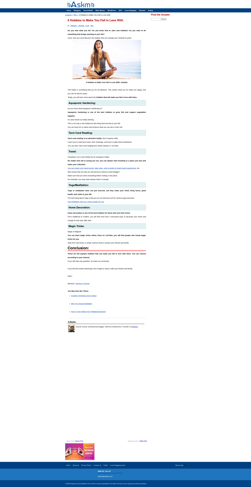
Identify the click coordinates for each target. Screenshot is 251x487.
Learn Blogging (130, 10)
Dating (150, 10)
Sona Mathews (82, 483)
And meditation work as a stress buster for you (86, 202)
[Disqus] (107, 359)
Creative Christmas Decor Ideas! (84, 296)
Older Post (143, 441)
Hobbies (73, 26)
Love (87, 26)
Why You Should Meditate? (81, 304)
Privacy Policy (86, 465)
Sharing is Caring (82, 284)
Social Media (88, 10)
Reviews (142, 10)
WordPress (112, 10)
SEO (120, 10)
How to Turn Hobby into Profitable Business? (88, 312)
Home (69, 10)
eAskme (68, 15)
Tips (75, 15)
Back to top (179, 465)
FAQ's (106, 465)
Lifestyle (81, 26)
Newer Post (79, 441)
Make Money (100, 10)
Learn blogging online (117, 465)
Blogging (77, 10)
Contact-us (98, 465)
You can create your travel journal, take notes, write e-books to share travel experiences (102, 168)
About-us (76, 465)
